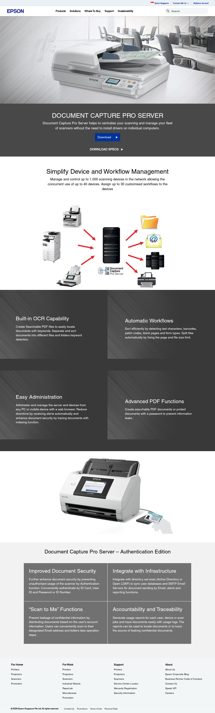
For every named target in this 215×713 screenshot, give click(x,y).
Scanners (16, 679)
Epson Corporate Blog (177, 674)
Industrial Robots (71, 683)
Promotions (82, 709)
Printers (15, 669)
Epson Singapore (162, 3)
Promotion (16, 683)
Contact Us (171, 683)
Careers (169, 693)
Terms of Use (96, 709)
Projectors (16, 674)
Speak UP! (171, 688)
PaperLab (67, 688)
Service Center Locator (126, 683)
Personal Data (111, 709)
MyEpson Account (201, 3)
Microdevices (69, 693)
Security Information (124, 693)
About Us (170, 669)
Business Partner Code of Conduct (183, 679)
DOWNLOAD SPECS (104, 149)
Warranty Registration (125, 688)
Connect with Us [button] (179, 3)
